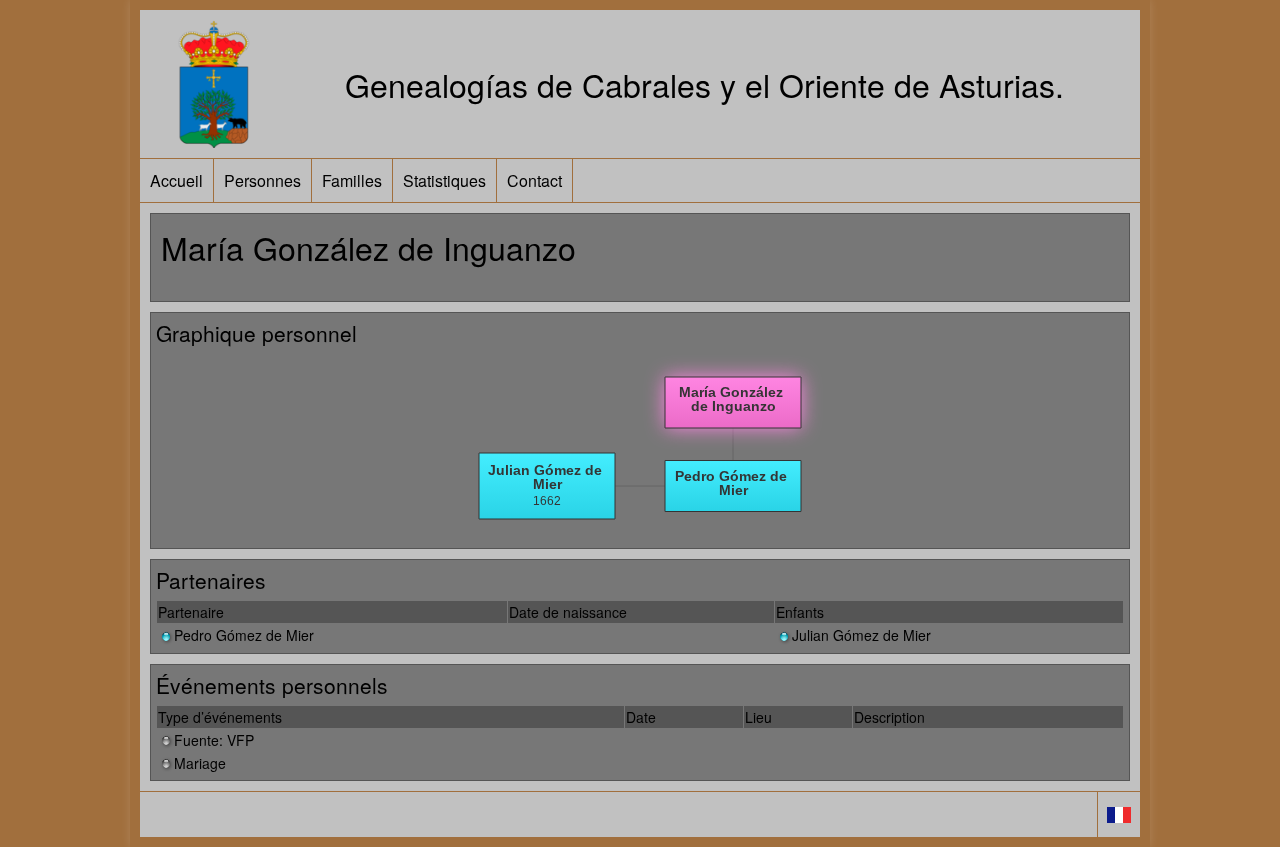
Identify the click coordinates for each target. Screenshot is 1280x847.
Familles (352, 180)
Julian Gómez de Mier (861, 635)
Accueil (176, 180)
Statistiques (444, 180)
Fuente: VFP (214, 740)
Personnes (262, 180)
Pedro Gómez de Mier (244, 635)
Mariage (200, 763)
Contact (534, 180)
